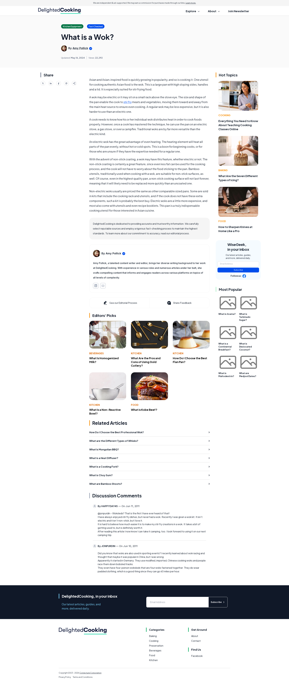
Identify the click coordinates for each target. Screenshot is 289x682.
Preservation (156, 645)
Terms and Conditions (83, 677)
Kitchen (136, 353)
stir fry (127, 102)
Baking (223, 170)
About (194, 636)
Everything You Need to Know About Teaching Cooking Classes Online (238, 125)
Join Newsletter (238, 11)
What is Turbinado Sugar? (244, 317)
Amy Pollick (80, 48)
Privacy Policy (65, 677)
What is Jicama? (227, 314)
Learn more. (191, 3)
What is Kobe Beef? (144, 409)
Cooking (224, 115)
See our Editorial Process (123, 302)
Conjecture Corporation (90, 673)
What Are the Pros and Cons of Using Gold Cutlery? (146, 361)
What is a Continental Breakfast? (225, 346)
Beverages (96, 353)
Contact (196, 640)
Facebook (197, 655)
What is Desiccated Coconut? (245, 346)
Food (134, 404)
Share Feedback (182, 302)
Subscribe (238, 270)
